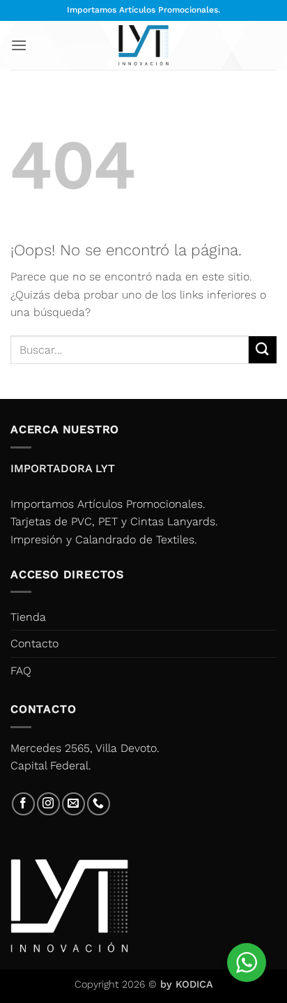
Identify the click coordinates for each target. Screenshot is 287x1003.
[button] (18, 45)
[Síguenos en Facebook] (23, 803)
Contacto (34, 643)
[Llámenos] (98, 803)
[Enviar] (263, 349)
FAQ (20, 670)
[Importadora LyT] (143, 45)
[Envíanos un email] (73, 803)
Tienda (28, 617)
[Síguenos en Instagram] (48, 803)
